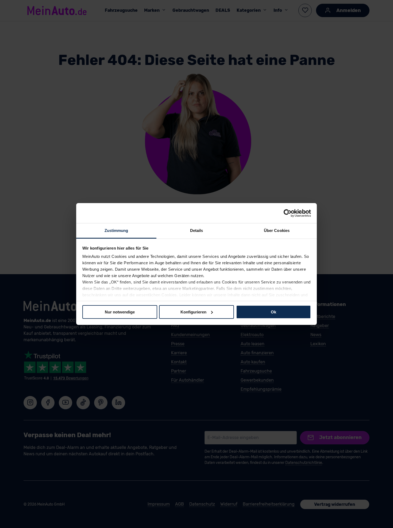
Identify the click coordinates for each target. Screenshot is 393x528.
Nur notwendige (120, 311)
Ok (273, 311)
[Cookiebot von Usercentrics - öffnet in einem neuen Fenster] (287, 213)
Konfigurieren (193, 311)
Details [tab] (196, 230)
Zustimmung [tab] (116, 230)
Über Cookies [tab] (277, 230)
